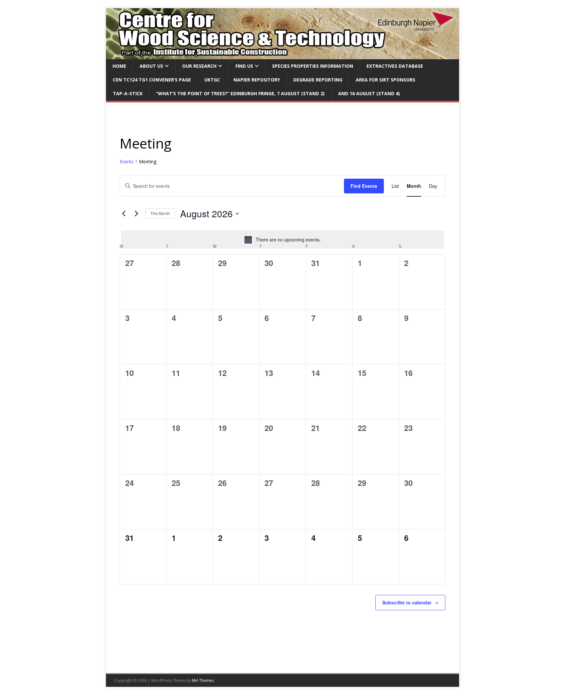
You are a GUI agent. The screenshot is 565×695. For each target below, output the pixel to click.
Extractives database (395, 66)
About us (151, 66)
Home (119, 66)
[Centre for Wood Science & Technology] (282, 55)
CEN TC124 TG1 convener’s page (152, 80)
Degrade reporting (317, 80)
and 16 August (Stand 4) (369, 93)
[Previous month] (124, 214)
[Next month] (136, 214)
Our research (199, 66)
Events (127, 161)
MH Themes (203, 680)
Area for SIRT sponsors (385, 80)
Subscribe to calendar (406, 602)
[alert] (282, 239)
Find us (244, 66)
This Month (160, 213)
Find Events (364, 186)
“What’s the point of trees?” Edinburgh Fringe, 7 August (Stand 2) (240, 93)
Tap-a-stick (128, 93)
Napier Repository (256, 80)
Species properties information (312, 66)
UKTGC (212, 80)
